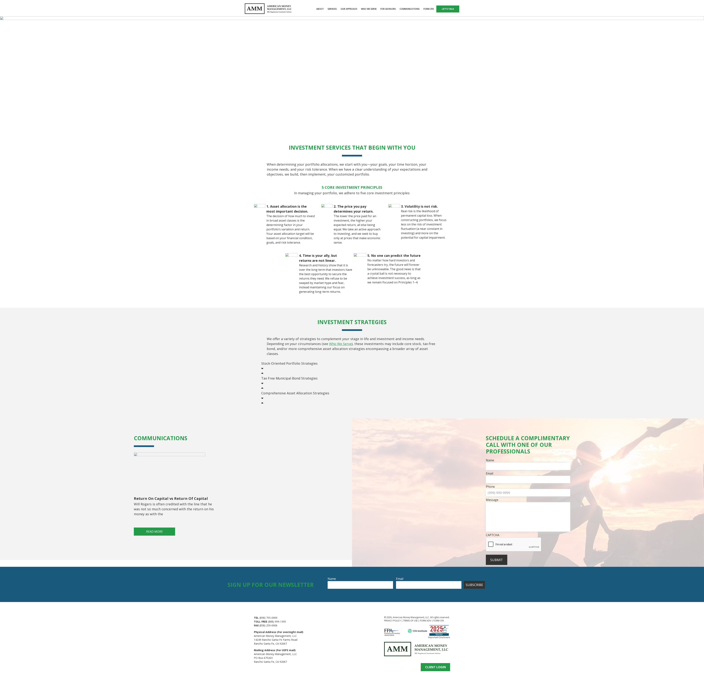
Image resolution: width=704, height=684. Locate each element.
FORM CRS (438, 620)
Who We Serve (340, 344)
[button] (352, 368)
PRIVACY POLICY (392, 620)
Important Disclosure (439, 637)
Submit (496, 560)
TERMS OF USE (410, 620)
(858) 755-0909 (268, 617)
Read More (154, 532)
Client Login (435, 667)
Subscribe (474, 585)
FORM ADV (425, 620)
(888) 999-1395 (277, 621)
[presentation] (514, 544)
